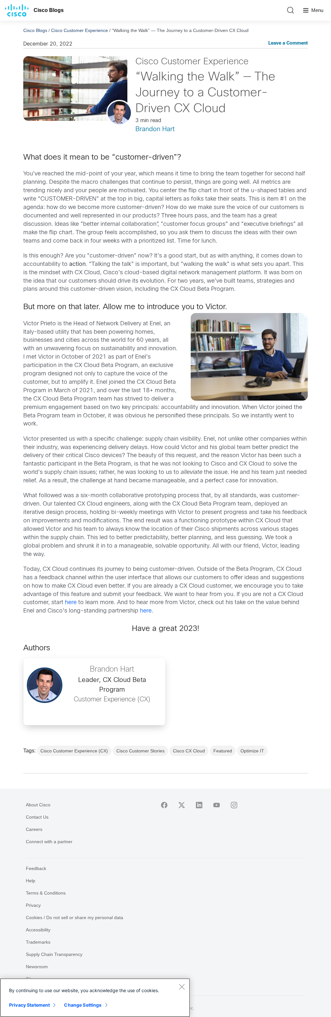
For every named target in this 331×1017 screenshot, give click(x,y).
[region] (95, 997)
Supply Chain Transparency (54, 954)
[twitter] (181, 805)
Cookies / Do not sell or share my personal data (74, 917)
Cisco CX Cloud (189, 750)
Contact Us (37, 817)
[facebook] (164, 805)
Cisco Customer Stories (140, 750)
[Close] (181, 986)
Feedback (36, 868)
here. (146, 611)
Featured (222, 750)
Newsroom (37, 966)
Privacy (33, 905)
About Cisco (38, 804)
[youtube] (216, 805)
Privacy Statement (29, 1005)
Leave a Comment (288, 43)
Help (30, 880)
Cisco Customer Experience (79, 30)
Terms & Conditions (46, 893)
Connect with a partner (49, 841)
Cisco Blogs (49, 10)
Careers (34, 829)
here (71, 602)
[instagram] (234, 805)
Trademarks (38, 942)
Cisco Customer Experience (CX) (74, 750)
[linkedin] (199, 805)
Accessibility (38, 929)
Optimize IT (252, 750)
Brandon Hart (155, 129)
